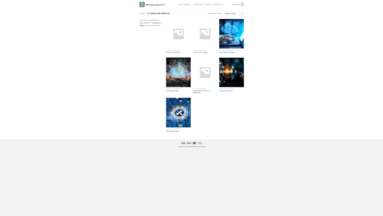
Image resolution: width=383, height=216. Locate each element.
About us (209, 4)
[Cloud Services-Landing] (205, 33)
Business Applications (173, 52)
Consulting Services (172, 91)
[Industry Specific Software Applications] (205, 72)
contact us (218, 4)
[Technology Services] (178, 112)
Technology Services (172, 131)
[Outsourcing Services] (231, 72)
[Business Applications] (178, 33)
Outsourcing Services (226, 91)
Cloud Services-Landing (200, 52)
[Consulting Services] (178, 72)
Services (187, 4)
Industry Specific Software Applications (201, 91)
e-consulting (198, 4)
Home (180, 4)
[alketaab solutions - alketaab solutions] (157, 5)
